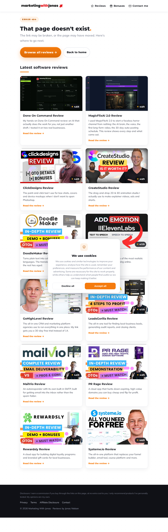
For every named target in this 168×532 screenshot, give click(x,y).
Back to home (76, 52)
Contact (66, 502)
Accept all (100, 286)
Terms (34, 502)
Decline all (68, 286)
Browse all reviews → (40, 52)
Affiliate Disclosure (49, 502)
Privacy (24, 502)
